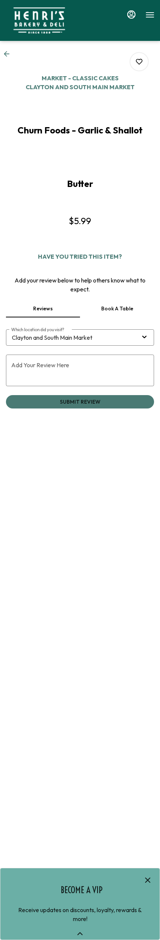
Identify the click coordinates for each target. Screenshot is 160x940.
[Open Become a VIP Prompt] (80, 933)
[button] (9, 54)
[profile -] (131, 14)
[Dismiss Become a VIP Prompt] (148, 880)
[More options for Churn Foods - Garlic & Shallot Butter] (139, 62)
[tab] (43, 308)
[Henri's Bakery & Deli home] (39, 20)
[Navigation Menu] (150, 15)
